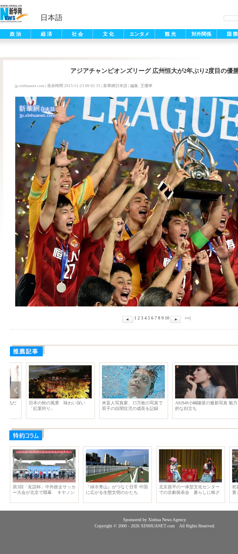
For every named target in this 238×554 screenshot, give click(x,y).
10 (167, 318)
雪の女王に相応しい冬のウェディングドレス (190, 406)
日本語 (51, 18)
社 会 (77, 34)
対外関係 (201, 34)
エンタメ (139, 34)
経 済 (46, 34)
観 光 (170, 34)
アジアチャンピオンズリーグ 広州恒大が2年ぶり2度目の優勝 (44, 406)
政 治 (15, 34)
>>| (187, 318)
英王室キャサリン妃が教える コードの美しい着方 (116, 406)
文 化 (108, 34)
